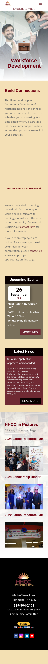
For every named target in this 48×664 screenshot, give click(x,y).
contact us (36, 251)
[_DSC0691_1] (24, 546)
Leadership (11, 371)
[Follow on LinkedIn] (27, 636)
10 (34, 506)
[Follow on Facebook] (16, 636)
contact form (27, 227)
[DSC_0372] (24, 508)
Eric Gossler (14, 368)
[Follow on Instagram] (21, 636)
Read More (30, 400)
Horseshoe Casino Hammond (24, 188)
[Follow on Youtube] (32, 636)
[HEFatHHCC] (24, 470)
